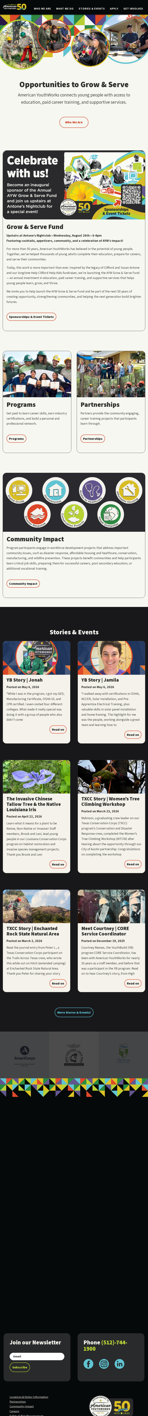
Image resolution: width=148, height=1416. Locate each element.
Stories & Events (92, 8)
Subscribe (19, 1367)
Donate (136, 17)
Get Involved (133, 8)
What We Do (65, 8)
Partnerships (93, 439)
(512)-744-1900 (105, 1345)
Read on (58, 729)
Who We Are (42, 8)
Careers (14, 1411)
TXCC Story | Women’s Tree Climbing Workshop (110, 801)
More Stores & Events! (74, 1012)
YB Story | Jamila (100, 680)
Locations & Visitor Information (29, 1397)
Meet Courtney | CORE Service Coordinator (105, 931)
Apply (114, 8)
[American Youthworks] (15, 7)
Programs (16, 439)
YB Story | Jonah (24, 680)
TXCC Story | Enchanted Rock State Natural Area (32, 931)
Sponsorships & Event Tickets (31, 317)
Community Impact (23, 584)
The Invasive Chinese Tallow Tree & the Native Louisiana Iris (33, 803)
